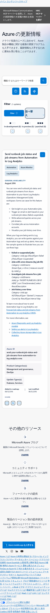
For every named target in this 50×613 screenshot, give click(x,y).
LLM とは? (36, 593)
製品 (36, 562)
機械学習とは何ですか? (36, 590)
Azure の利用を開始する (21, 556)
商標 (23, 611)
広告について (31, 611)
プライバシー (14, 608)
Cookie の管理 (6, 611)
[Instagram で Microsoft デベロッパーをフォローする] (11, 551)
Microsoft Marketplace (29, 577)
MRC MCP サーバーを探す (39, 15)
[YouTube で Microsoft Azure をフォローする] (21, 551)
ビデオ (22, 587)
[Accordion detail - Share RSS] (13, 403)
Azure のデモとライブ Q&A (29, 574)
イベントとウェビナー (12, 584)
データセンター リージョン (26, 559)
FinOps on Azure (7, 568)
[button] (15, 91)
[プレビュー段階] (28, 131)
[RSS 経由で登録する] (25, 91)
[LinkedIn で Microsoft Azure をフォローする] (16, 551)
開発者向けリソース (38, 580)
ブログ (26, 580)
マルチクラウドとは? (16, 590)
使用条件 (17, 611)
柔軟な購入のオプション (33, 565)
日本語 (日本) (6, 599)
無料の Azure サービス (12, 565)
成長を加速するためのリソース (14, 571)
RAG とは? (11, 596)
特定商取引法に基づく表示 (33, 608)
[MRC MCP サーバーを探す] (34, 91)
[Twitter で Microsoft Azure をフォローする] (6, 551)
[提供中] (40, 131)
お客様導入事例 (27, 562)
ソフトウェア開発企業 (10, 577)
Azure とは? (5, 556)
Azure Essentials (13, 562)
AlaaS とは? (27, 593)
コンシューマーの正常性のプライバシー (18, 605)
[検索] (43, 81)
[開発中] (12, 131)
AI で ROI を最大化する (24, 568)
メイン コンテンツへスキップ (13, 1)
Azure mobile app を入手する (20, 545)
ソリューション (42, 568)
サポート (12, 574)
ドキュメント (16, 580)
